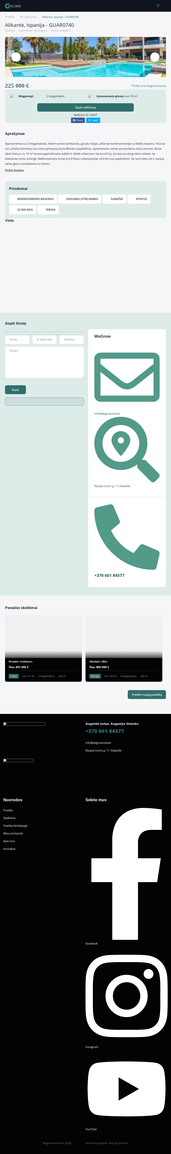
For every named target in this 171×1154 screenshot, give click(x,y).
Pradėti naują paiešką (147, 694)
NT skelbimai (28, 17)
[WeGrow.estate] (13, 6)
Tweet (95, 120)
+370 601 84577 (105, 730)
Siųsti (15, 390)
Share (79, 120)
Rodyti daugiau (14, 170)
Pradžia (9, 17)
